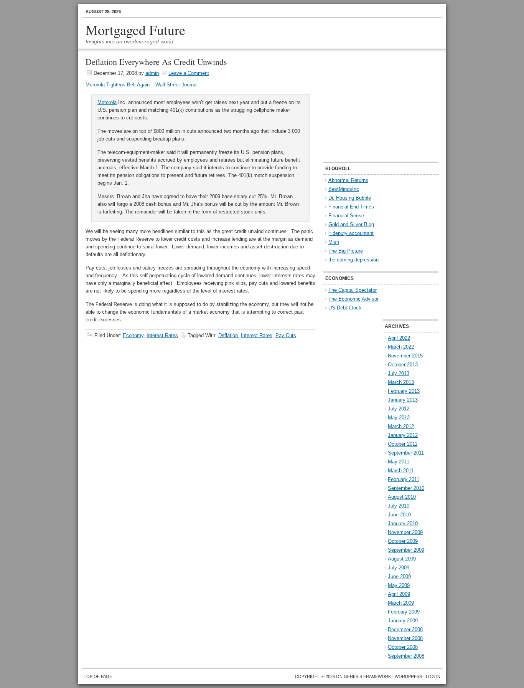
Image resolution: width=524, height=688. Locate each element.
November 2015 (405, 356)
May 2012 (399, 417)
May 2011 (398, 462)
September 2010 (406, 488)
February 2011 (403, 479)
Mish (333, 242)
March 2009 (401, 603)
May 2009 (399, 585)
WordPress (408, 676)
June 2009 (399, 576)
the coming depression (353, 260)
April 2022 (399, 338)
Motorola (107, 102)
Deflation (228, 335)
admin (152, 73)
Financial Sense (346, 215)
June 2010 (399, 515)
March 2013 (401, 382)
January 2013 (403, 400)
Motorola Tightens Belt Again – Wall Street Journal (142, 85)
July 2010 (398, 506)
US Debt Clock (344, 308)
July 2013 (398, 373)
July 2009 (398, 568)
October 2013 (403, 364)
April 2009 (399, 594)
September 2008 (406, 656)
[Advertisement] (371, 106)
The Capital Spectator (352, 290)
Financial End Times (351, 207)
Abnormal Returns (348, 180)
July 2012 (398, 409)
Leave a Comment (188, 73)
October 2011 (402, 444)
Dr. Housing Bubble (349, 198)
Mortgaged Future (135, 29)
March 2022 (401, 347)
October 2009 (403, 541)
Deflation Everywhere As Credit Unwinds (156, 61)
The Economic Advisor (353, 299)
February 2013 (404, 391)
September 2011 (406, 453)
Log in (433, 676)
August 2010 (402, 497)
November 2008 (405, 638)
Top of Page (98, 676)
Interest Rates (162, 335)
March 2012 (401, 426)
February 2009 (404, 612)
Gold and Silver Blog (351, 224)
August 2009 (402, 559)
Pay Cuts (285, 335)
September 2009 (406, 550)
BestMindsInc (343, 189)
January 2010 (403, 523)
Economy (133, 335)
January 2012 (403, 435)
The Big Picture (345, 251)
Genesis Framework (367, 676)
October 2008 (403, 647)
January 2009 (403, 621)
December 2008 (405, 629)
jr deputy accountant (351, 233)
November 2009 (405, 532)
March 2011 (401, 470)
